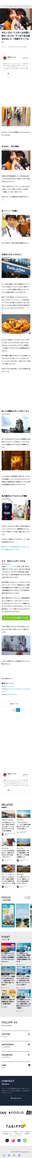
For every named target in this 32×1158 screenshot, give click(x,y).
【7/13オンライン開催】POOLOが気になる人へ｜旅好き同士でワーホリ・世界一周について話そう (8, 980)
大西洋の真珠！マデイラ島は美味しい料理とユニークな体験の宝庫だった (23, 854)
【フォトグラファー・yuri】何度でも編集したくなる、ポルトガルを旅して (23, 825)
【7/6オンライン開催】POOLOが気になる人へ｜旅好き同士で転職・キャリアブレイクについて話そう (23, 980)
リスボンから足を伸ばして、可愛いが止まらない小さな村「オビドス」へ (8, 854)
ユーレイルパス (11, 566)
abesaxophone (12, 694)
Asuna (6, 861)
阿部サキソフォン (12, 57)
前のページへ (14, 704)
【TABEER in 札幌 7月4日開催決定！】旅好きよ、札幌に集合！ (8, 1002)
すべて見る (27, 897)
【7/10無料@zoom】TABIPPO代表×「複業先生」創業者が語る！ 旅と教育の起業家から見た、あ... (24, 957)
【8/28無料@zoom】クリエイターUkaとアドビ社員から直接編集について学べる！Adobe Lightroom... (8, 957)
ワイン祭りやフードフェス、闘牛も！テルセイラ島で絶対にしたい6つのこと (23, 880)
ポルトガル (20, 820)
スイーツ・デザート (8, 874)
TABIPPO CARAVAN (7, 820)
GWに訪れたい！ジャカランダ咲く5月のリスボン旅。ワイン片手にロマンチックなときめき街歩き (8, 826)
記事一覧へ (25, 58)
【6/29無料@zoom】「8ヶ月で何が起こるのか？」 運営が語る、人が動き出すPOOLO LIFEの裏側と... (24, 1004)
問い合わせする (16, 1098)
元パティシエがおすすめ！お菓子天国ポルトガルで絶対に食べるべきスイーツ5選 (8, 880)
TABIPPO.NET (22, 832)
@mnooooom (10, 686)
